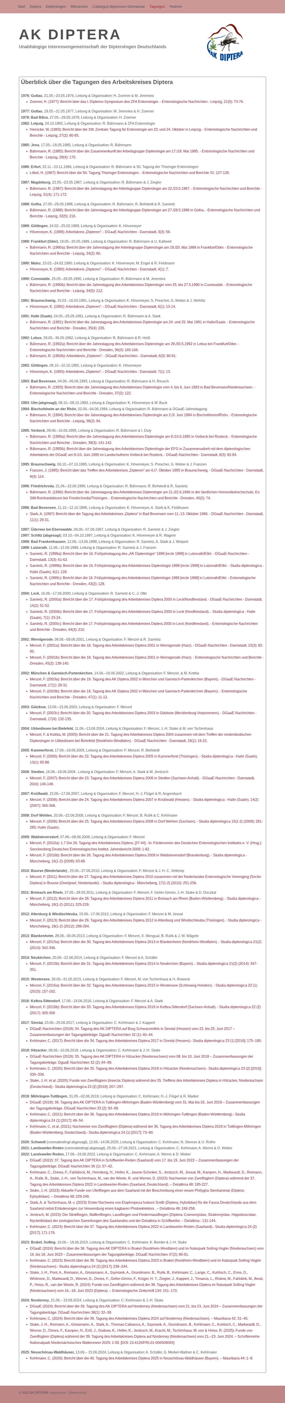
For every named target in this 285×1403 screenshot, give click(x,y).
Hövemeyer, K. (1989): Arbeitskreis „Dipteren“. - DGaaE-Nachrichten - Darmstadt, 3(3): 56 (100, 232)
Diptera (35, 6)
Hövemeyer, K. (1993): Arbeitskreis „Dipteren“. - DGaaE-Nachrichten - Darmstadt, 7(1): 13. (100, 372)
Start (21, 6)
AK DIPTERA (70, 34)
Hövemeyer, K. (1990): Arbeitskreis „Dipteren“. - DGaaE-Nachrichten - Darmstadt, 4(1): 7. (99, 269)
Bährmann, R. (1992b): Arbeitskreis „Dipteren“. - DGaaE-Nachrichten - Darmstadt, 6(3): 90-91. (103, 356)
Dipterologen (56, 6)
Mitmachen (79, 6)
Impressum (58, 1392)
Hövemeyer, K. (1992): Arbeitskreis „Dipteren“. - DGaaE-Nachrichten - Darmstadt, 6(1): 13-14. (103, 306)
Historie (176, 6)
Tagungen (157, 6)
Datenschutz (77, 1392)
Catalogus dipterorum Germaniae (118, 6)
